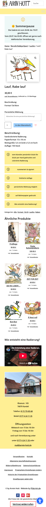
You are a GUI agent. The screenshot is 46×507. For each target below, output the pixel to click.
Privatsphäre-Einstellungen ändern (28, 470)
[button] (35, 58)
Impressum (8, 470)
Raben (37, 212)
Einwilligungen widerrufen (23, 479)
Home (7, 46)
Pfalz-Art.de (36, 488)
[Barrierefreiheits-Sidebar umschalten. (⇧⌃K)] (40, 500)
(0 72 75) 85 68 (27, 411)
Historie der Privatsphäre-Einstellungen (23, 474)
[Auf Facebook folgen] (18, 495)
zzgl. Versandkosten (11, 96)
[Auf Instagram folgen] (23, 495)
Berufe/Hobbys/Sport (19, 46)
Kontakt (30, 456)
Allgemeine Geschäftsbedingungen (23, 461)
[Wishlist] (36, 125)
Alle (15, 212)
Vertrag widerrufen (23, 504)
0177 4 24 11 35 (25, 416)
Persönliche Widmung (14, 112)
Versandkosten (15, 253)
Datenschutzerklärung (31, 465)
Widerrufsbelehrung (13, 465)
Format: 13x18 (23, 212)
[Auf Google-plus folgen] (28, 495)
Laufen (32, 46)
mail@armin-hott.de (23, 445)
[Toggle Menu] (43, 11)
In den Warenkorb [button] (23, 125)
